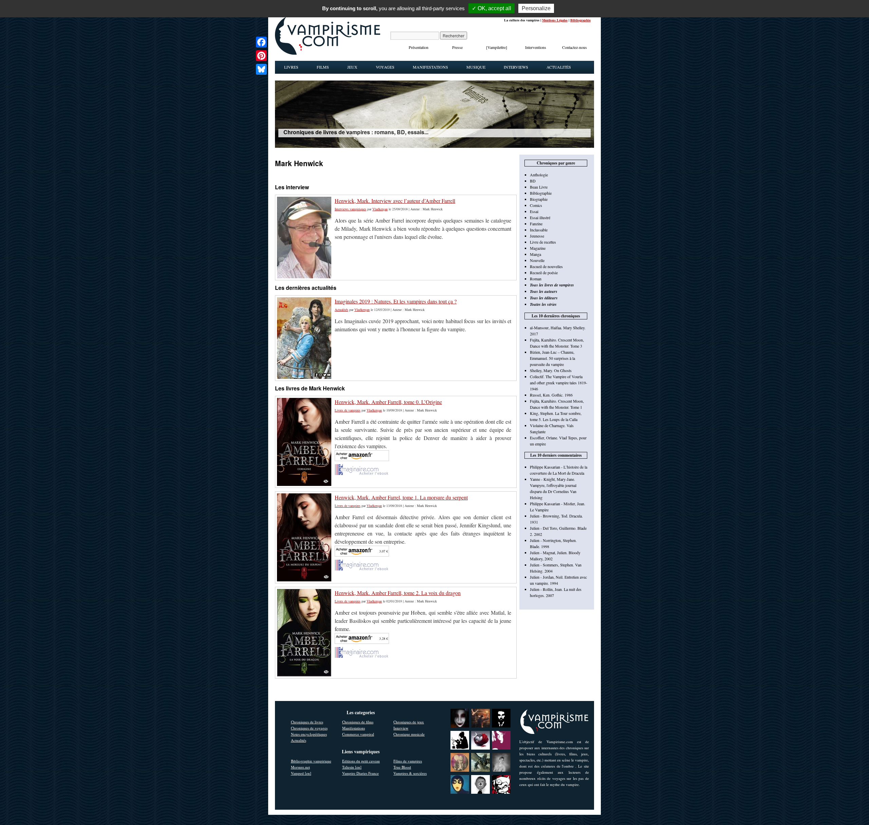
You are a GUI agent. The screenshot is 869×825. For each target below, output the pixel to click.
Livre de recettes (543, 242)
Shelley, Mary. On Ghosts (551, 370)
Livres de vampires (347, 410)
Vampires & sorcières (410, 773)
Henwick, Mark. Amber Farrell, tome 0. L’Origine (388, 401)
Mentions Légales (555, 20)
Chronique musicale (409, 734)
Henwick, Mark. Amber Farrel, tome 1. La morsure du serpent (401, 497)
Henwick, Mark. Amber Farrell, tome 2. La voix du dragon (398, 592)
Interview (400, 728)
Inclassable (539, 229)
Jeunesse (537, 236)
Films (323, 67)
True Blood (402, 767)
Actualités (559, 67)
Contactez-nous (574, 47)
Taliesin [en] (352, 767)
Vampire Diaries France (360, 773)
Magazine (538, 248)
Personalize (536, 8)
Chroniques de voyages (309, 728)
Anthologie (539, 174)
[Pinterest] (261, 56)
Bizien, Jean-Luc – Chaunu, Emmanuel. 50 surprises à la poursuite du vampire (552, 358)
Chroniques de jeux (408, 721)
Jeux (352, 67)
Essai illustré (540, 217)
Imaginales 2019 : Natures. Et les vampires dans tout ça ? (396, 301)
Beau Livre (539, 187)
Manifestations (430, 67)
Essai (534, 211)
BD (533, 180)
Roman (535, 278)
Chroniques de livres (307, 721)
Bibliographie (580, 20)
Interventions (535, 47)
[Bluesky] (261, 69)
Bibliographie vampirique (311, 760)
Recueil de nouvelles (546, 266)
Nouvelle (537, 260)
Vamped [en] (301, 773)
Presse (457, 47)
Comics (536, 205)
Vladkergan (380, 209)
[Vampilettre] (496, 47)
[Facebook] (261, 42)
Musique (475, 67)
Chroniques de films (357, 721)
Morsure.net (300, 767)
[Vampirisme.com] (327, 53)
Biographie (539, 199)
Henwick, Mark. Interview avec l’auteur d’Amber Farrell (395, 200)
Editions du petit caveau (361, 760)
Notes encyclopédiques (309, 734)
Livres (291, 67)
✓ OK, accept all (491, 8)
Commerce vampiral (358, 734)
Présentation (418, 47)
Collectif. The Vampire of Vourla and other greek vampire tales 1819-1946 (558, 382)
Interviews (516, 67)
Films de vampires (407, 760)
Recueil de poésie (544, 272)
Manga (535, 254)
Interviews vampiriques (350, 209)
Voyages (385, 67)
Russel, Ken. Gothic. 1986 (551, 395)
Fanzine (536, 223)
